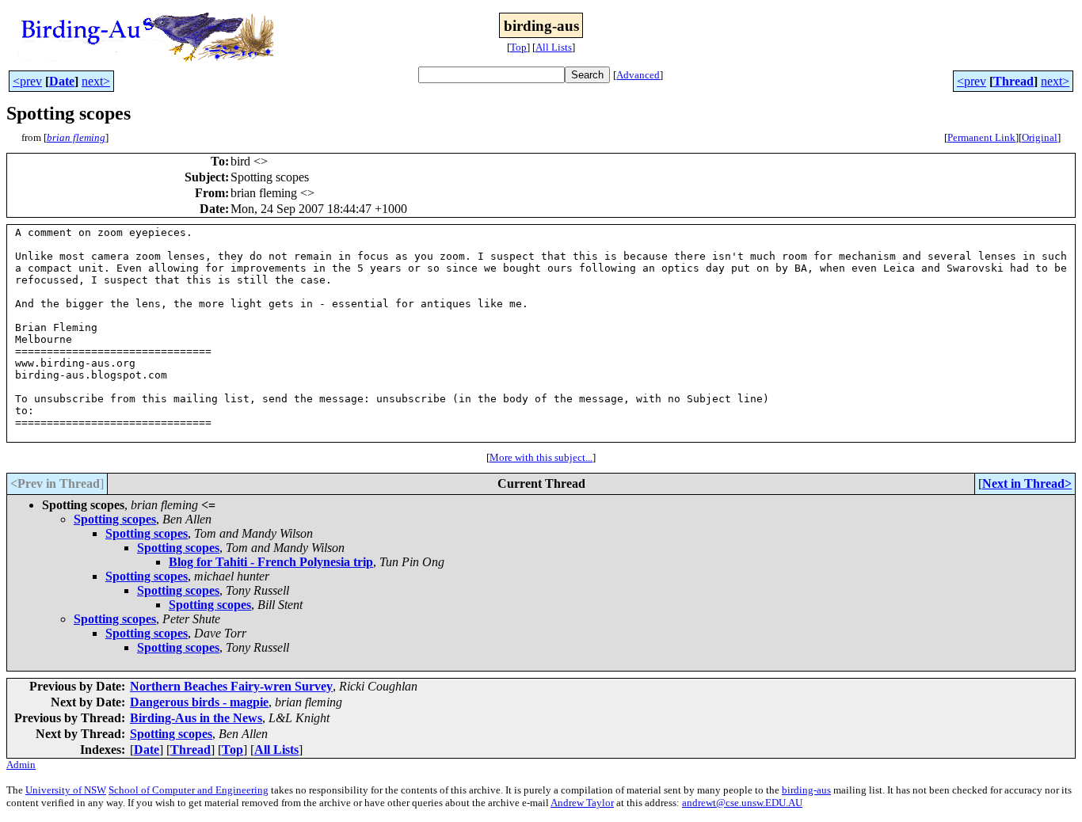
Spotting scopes (115, 519)
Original (1039, 137)
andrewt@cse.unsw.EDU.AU (742, 803)
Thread (1013, 81)
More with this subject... (541, 457)
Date (61, 81)
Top (518, 47)
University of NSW (65, 790)
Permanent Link (981, 137)
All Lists (553, 47)
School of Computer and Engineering (189, 790)
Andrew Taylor (582, 803)
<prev (27, 81)
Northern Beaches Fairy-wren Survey (231, 686)
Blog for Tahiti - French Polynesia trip (271, 562)
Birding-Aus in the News (196, 718)
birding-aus (806, 790)
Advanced (638, 75)
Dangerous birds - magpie (199, 702)
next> (96, 81)
